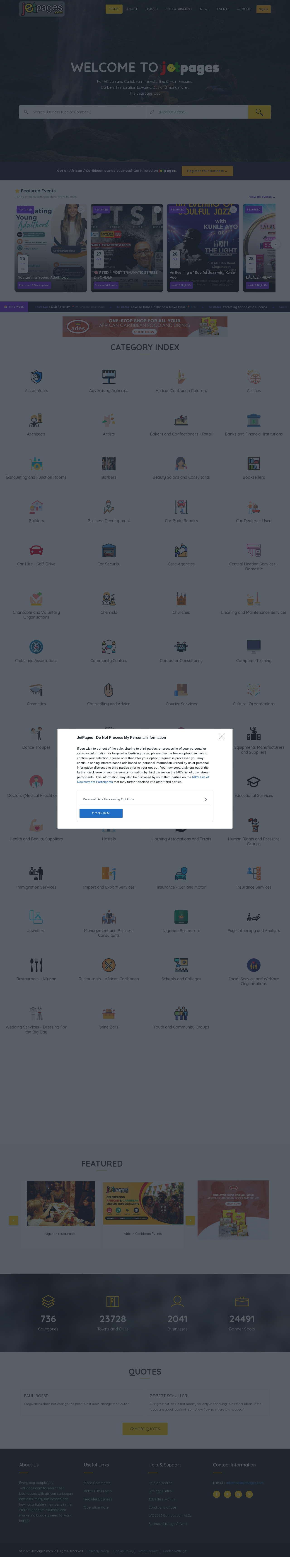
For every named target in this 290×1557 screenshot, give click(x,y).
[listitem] (145, 799)
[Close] (223, 738)
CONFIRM (101, 813)
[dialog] (145, 778)
